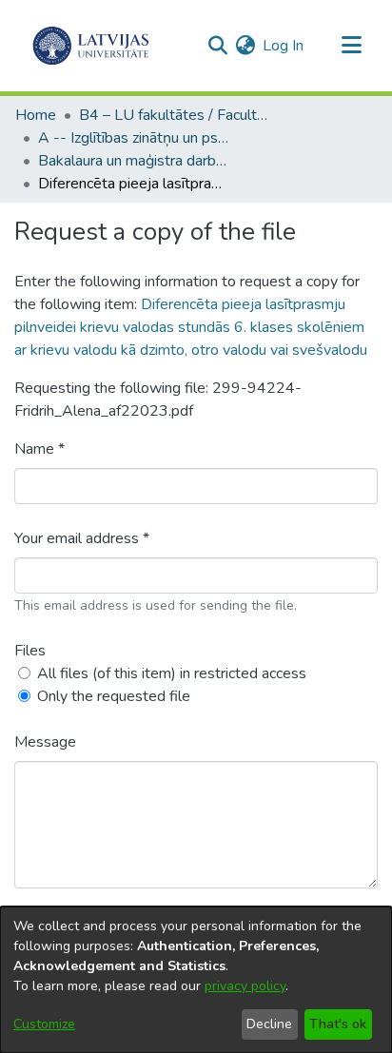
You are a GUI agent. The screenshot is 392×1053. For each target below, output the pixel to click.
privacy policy (245, 986)
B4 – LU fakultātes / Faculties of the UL (174, 115)
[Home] (90, 46)
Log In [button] (284, 45)
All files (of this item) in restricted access (171, 673)
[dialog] (196, 980)
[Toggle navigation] (351, 46)
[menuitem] (245, 45)
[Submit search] (217, 45)
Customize (44, 1024)
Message (45, 741)
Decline (269, 1024)
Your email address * (81, 538)
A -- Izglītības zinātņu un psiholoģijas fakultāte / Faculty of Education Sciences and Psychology (133, 137)
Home (35, 115)
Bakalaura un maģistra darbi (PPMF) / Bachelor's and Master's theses (133, 160)
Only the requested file (113, 696)
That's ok (337, 1024)
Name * (39, 449)
